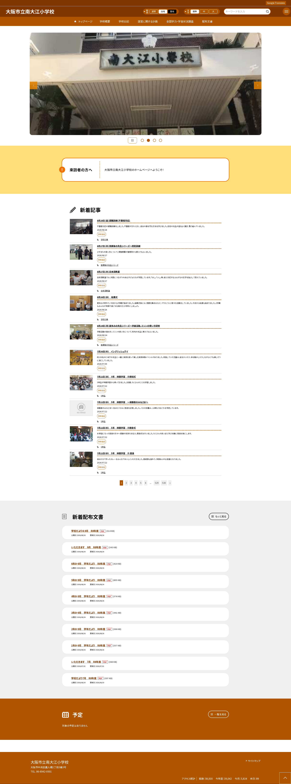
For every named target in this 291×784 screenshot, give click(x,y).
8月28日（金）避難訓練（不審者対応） (113, 220)
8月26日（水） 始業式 (107, 297)
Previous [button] (33, 85)
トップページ (85, 21)
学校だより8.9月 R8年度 (85, 531)
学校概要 (105, 21)
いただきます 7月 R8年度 (86, 662)
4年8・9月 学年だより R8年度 (88, 596)
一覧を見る (220, 714)
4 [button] (160, 140)
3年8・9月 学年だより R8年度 (88, 612)
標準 (195, 11)
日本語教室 (105, 290)
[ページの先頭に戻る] (285, 778)
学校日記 (124, 21)
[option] (145, 84)
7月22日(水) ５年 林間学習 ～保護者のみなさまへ (122, 402)
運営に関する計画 (148, 21)
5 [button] (140, 482)
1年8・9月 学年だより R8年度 (88, 645)
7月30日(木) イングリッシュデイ (112, 351)
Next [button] (257, 85)
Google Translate (276, 2)
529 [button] (157, 482)
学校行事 (104, 239)
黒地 (172, 11)
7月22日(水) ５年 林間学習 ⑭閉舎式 (116, 427)
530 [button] (164, 482)
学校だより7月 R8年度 (84, 678)
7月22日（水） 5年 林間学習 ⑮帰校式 (116, 376)
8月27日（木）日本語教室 (108, 271)
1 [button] (142, 140)
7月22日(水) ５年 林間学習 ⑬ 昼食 (115, 453)
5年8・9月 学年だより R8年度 (88, 580)
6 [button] (145, 482)
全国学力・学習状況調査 (180, 21)
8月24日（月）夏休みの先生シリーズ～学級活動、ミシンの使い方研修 (128, 325)
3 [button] (154, 140)
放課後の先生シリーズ (109, 265)
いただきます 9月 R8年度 (86, 547)
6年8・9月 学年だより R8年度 (88, 563)
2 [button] (148, 140)
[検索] (268, 11)
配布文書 (207, 21)
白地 (163, 11)
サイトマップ (254, 761)
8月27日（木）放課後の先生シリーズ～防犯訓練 (118, 245)
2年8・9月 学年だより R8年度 (88, 629)
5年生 (103, 395)
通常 (154, 11)
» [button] (170, 482)
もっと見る (220, 516)
